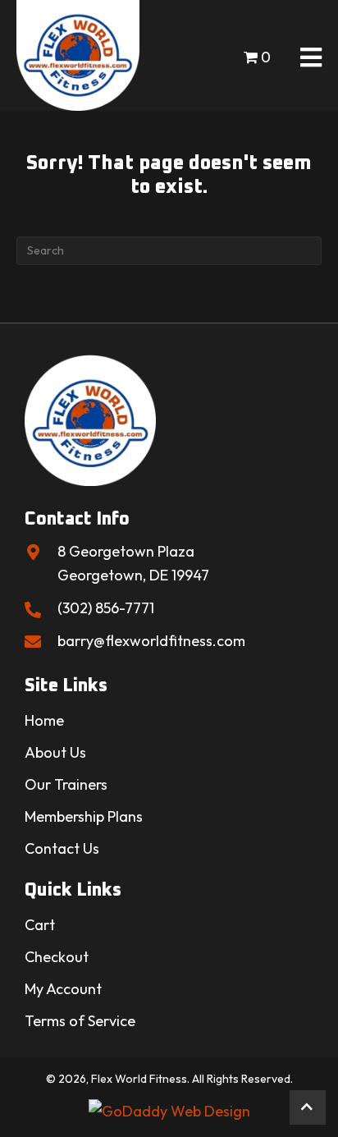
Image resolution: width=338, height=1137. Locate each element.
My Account (63, 988)
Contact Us (62, 848)
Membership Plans (84, 816)
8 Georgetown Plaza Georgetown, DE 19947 (133, 563)
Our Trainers (66, 784)
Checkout (57, 956)
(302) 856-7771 (105, 607)
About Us (55, 752)
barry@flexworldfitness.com (151, 640)
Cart (40, 924)
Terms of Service (80, 1020)
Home (44, 720)
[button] (308, 1107)
